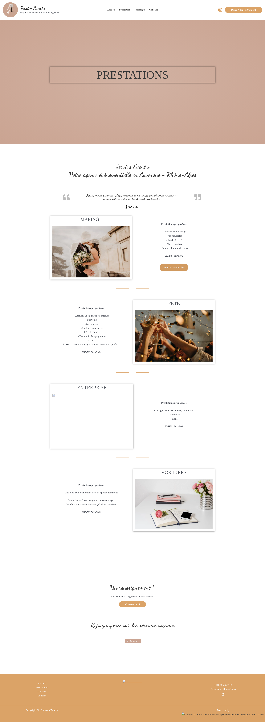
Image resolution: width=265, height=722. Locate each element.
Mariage (140, 9)
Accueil (111, 9)
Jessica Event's (32, 8)
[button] (243, 10)
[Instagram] (220, 10)
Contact (153, 9)
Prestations (125, 9)
